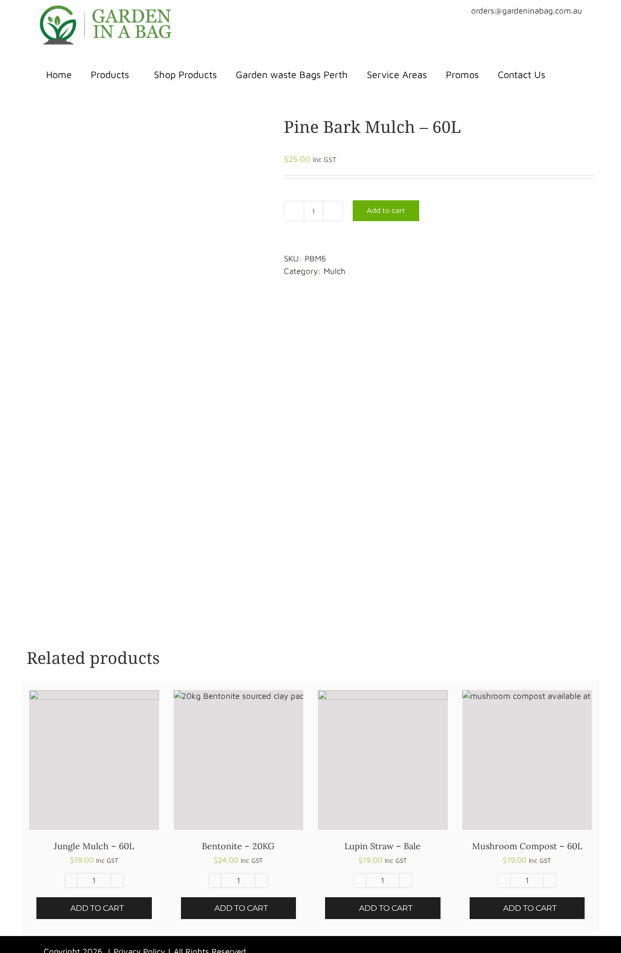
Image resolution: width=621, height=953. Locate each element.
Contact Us (521, 74)
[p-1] (148, 357)
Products (110, 74)
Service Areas (397, 74)
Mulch (334, 271)
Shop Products (185, 74)
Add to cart (386, 210)
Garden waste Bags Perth (292, 74)
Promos (462, 74)
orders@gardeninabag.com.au (526, 11)
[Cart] (569, 74)
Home (59, 74)
